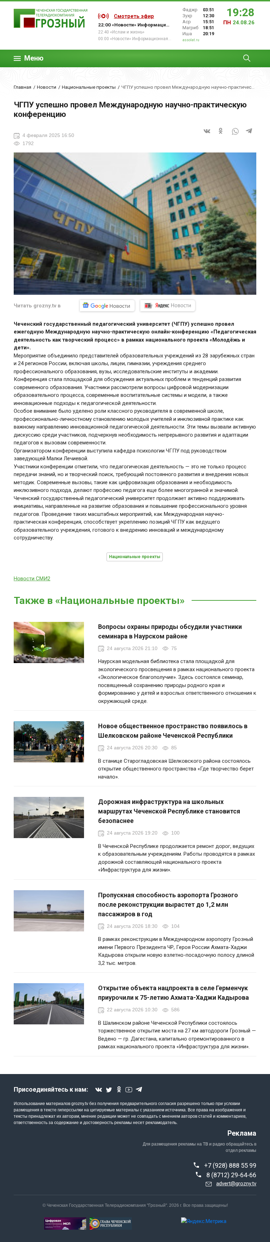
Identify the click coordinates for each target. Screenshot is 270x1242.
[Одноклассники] (221, 135)
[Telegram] (249, 135)
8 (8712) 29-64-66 (231, 1175)
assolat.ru (190, 40)
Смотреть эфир (134, 16)
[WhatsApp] (235, 135)
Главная (22, 87)
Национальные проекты (89, 87)
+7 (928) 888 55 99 (230, 1165)
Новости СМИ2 (32, 578)
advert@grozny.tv (236, 1183)
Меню (34, 58)
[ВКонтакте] (207, 135)
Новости (46, 87)
